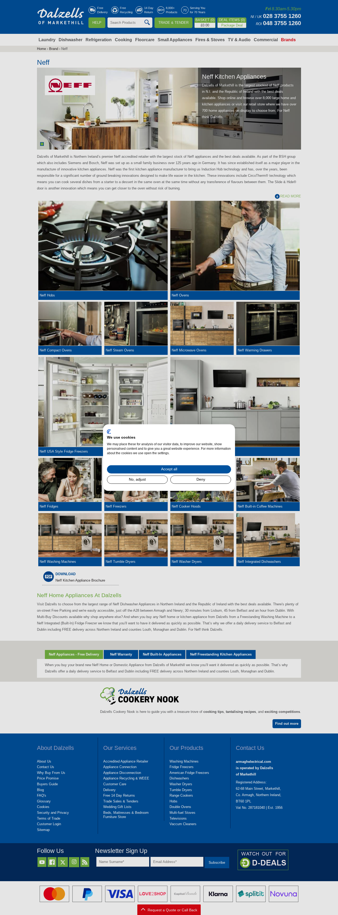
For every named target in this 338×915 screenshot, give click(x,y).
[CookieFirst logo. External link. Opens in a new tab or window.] (109, 431)
